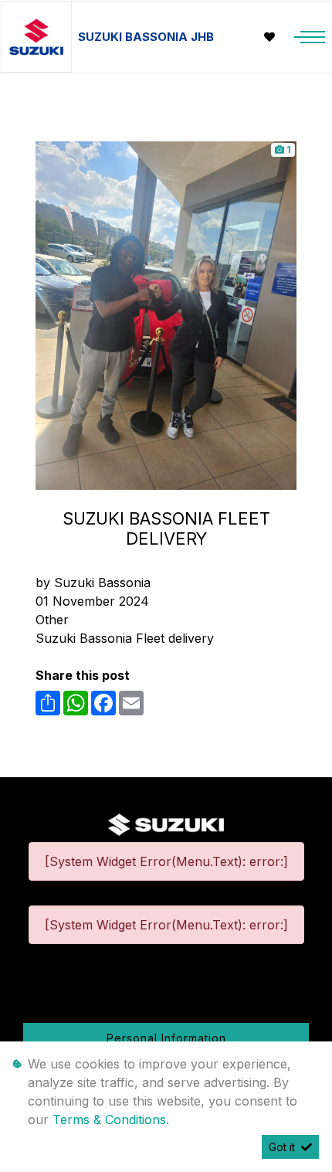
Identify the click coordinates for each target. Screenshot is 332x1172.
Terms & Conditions (109, 1119)
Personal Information (166, 1038)
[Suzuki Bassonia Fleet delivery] (166, 314)
